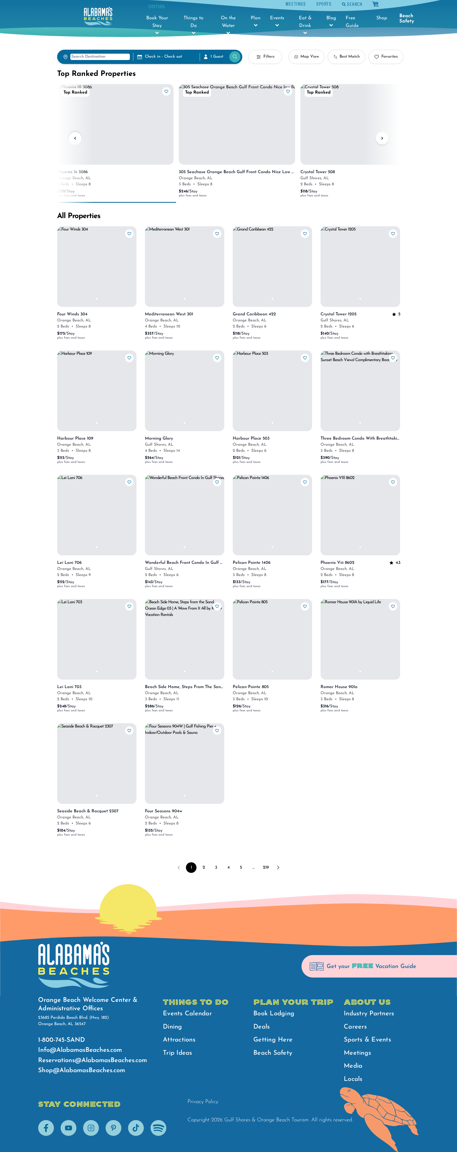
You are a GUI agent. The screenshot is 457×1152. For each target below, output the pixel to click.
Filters (269, 57)
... (253, 867)
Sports (323, 3)
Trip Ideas (177, 1053)
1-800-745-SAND (61, 1040)
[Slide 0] (97, 298)
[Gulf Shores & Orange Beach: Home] (98, 16)
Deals (261, 1027)
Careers (355, 1027)
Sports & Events (367, 1040)
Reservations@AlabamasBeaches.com (92, 1060)
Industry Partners (369, 1014)
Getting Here (273, 1040)
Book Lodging (273, 1014)
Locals (353, 1079)
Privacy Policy (203, 1101)
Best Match (350, 57)
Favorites (389, 57)
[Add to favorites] (166, 91)
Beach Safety (406, 19)
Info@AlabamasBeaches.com (80, 1050)
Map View (309, 57)
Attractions (179, 1040)
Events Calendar (187, 1014)
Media (353, 1066)
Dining (172, 1027)
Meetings (296, 3)
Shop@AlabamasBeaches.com (81, 1070)
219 (266, 867)
